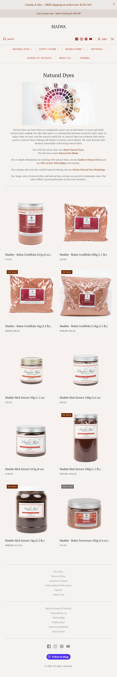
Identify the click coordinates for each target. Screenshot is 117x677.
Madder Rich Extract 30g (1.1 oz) (24, 397)
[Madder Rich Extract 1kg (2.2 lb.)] (31, 509)
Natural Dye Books (68, 153)
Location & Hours (58, 580)
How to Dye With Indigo (53, 163)
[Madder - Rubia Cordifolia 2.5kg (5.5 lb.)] (86, 295)
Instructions (58, 631)
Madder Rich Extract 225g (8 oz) (24, 469)
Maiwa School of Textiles (58, 608)
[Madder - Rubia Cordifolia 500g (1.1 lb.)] (86, 223)
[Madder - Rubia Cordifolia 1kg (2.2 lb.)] (31, 295)
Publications (58, 622)
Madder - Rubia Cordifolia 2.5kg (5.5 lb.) (84, 326)
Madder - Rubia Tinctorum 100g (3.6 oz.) (84, 540)
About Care (58, 594)
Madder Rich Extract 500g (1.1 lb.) (80, 469)
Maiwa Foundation (58, 626)
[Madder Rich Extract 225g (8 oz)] (31, 438)
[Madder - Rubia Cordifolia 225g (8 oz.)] (31, 223)
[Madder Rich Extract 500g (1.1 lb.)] (86, 438)
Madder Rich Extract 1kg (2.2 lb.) (24, 540)
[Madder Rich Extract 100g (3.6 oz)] (86, 366)
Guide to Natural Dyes (89, 159)
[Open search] (4, 39)
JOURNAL (85, 58)
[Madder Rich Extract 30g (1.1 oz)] (31, 366)
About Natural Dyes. (73, 149)
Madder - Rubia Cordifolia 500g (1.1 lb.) (83, 254)
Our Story (58, 571)
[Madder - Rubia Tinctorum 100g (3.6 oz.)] (86, 509)
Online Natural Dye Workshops (89, 169)
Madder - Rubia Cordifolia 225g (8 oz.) (28, 254)
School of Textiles (39, 58)
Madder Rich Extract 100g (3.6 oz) (80, 397)
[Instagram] (81, 39)
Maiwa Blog (59, 617)
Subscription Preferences (59, 585)
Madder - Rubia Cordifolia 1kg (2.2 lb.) (28, 326)
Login (104, 39)
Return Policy (58, 576)
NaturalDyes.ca (58, 613)
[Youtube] (90, 39)
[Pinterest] (86, 39)
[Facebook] (76, 39)
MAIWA (58, 26)
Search (10, 39)
